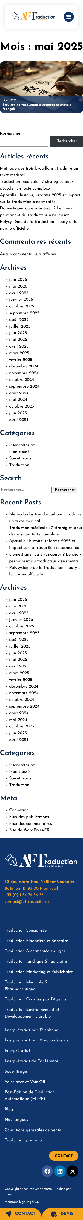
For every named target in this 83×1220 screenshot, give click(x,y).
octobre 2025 (21, 306)
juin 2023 (18, 413)
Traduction (19, 465)
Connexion (19, 810)
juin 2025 (18, 333)
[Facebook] (47, 1171)
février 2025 (20, 360)
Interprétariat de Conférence (31, 1061)
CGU (35, 1202)
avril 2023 (18, 420)
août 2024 (19, 393)
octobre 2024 (21, 380)
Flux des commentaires (30, 824)
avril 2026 (19, 293)
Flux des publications (29, 817)
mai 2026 (18, 286)
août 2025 (18, 320)
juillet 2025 (19, 327)
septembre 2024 (24, 387)
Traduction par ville (23, 1140)
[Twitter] (72, 1171)
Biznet (9, 1194)
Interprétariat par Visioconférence (37, 1040)
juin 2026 (18, 280)
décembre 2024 (23, 366)
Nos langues (16, 1120)
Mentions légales (17, 1202)
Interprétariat (22, 445)
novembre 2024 (24, 373)
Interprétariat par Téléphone (31, 1030)
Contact (25, 1214)
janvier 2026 (21, 300)
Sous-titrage (20, 458)
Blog (9, 1109)
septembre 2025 (24, 313)
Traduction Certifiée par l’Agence (36, 999)
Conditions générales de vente (33, 1130)
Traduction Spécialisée (26, 931)
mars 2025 (19, 353)
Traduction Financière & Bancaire (36, 941)
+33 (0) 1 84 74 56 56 (24, 895)
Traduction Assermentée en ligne (35, 951)
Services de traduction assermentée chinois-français (37, 107)
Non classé (19, 452)
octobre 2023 (21, 407)
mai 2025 (18, 340)
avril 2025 (18, 347)
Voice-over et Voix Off (25, 1082)
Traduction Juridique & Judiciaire (36, 962)
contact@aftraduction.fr (27, 902)
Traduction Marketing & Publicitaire (39, 972)
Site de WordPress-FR (29, 830)
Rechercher (10, 134)
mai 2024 (18, 400)
